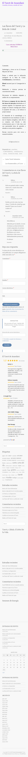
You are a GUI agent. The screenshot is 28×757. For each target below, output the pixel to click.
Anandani (9, 33)
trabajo (14, 478)
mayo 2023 (4, 702)
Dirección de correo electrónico (11, 332)
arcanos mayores (11, 460)
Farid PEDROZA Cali (7, 507)
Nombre (5, 280)
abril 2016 (4, 739)
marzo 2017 (5, 724)
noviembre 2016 (6, 730)
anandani (14, 149)
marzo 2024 (5, 700)
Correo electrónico (8, 288)
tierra (3, 478)
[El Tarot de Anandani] (14, 11)
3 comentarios (8, 41)
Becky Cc (10, 364)
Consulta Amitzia (19, 507)
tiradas (9, 477)
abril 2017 (4, 722)
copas (19, 465)
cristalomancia (18, 151)
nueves (17, 472)
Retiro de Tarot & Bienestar (9, 488)
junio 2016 (4, 736)
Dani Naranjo (11, 424)
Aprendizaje (7, 36)
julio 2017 (4, 716)
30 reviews (21, 361)
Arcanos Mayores (17, 36)
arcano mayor (6, 458)
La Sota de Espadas (14, 513)
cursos (5, 153)
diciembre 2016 (6, 728)
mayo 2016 (4, 738)
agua (3, 456)
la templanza (5, 472)
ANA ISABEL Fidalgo (13, 412)
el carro (3, 467)
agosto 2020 (5, 706)
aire (7, 456)
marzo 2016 (5, 741)
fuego (8, 470)
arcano (19, 455)
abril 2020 (4, 712)
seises (16, 475)
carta (14, 463)
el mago (16, 467)
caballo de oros (9, 463)
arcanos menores (20, 460)
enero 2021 (5, 704)
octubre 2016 (5, 732)
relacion (12, 475)
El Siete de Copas (11, 518)
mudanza (13, 472)
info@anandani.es (18, 230)
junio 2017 (4, 718)
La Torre (15, 510)
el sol (19, 467)
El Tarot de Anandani (13, 3)
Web (3, 296)
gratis (13, 470)
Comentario (6, 258)
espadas (4, 470)
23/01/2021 (19, 33)
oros (23, 472)
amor (10, 456)
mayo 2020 (4, 710)
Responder (8, 192)
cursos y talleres (7, 38)
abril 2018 (4, 714)
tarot (20, 153)
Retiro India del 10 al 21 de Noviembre (12, 491)
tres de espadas (20, 477)
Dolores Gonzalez (13, 380)
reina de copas (5, 475)
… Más (9, 392)
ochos (20, 472)
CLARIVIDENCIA (7, 151)
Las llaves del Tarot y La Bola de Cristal (12, 499)
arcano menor (16, 458)
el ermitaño (12, 467)
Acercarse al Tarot (13, 515)
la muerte (22, 470)
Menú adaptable (25, 18)
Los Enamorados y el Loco (15, 164)
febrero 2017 (5, 726)
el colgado (7, 467)
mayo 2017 (4, 720)
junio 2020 (4, 708)
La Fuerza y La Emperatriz (9, 494)
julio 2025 (4, 699)
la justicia (18, 470)
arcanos (4, 460)
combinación (14, 465)
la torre (10, 472)
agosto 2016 (5, 734)
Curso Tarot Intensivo (11, 159)
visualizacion (8, 480)
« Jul (3, 672)
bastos (4, 463)
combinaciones (8, 465)
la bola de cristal (13, 153)
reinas (9, 475)
